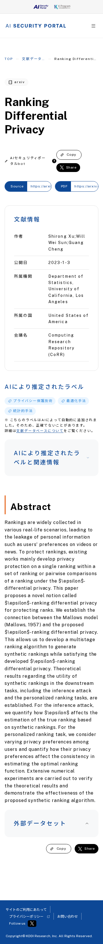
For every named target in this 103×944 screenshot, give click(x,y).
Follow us (17, 923)
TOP (9, 59)
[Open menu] (93, 26)
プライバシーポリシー (26, 917)
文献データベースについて (40, 431)
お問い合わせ (67, 917)
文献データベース (33, 59)
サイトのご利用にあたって (26, 910)
